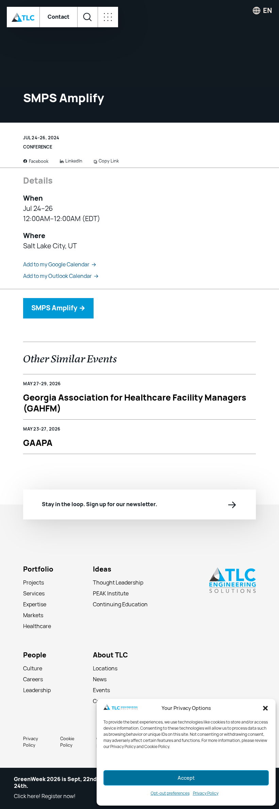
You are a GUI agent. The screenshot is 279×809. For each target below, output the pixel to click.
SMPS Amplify (58, 308)
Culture (32, 668)
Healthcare (37, 626)
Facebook (38, 161)
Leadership (37, 690)
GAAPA (37, 443)
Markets (33, 615)
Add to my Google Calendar (59, 264)
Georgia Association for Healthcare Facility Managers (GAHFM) (134, 403)
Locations (105, 668)
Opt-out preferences (170, 793)
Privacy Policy (205, 793)
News (99, 679)
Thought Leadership (118, 582)
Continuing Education (120, 604)
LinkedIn (73, 161)
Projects (33, 582)
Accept (186, 778)
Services (34, 593)
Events (101, 690)
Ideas (102, 569)
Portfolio (38, 569)
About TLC (110, 655)
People (34, 655)
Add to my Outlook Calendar (61, 276)
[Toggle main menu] (108, 17)
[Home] (23, 17)
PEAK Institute (111, 593)
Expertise (34, 604)
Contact (58, 16)
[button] (265, 708)
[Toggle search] (87, 17)
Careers (33, 679)
